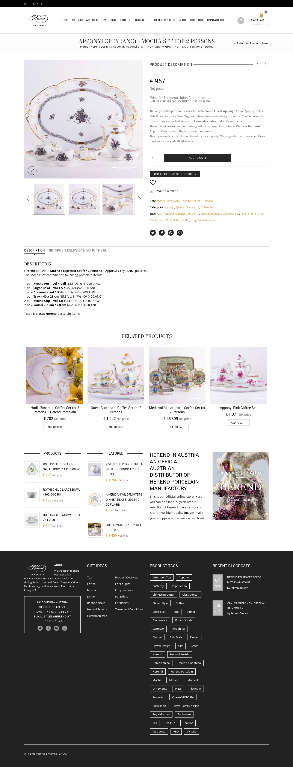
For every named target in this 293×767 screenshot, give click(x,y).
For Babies (121, 603)
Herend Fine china (189, 663)
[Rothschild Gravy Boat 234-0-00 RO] (32, 519)
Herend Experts (163, 20)
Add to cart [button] (55, 426)
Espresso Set (231, 214)
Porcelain (158, 697)
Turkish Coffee (206, 220)
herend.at (52, 621)
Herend (157, 654)
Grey (260, 214)
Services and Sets (85, 20)
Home (84, 46)
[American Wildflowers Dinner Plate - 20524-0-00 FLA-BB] (95, 499)
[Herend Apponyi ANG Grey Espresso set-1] (49, 199)
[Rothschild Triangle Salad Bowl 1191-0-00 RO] (32, 469)
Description (34, 250)
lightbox (32, 170)
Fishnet (157, 637)
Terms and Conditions (129, 609)
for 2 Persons (248, 214)
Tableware (184, 714)
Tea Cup (170, 723)
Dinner (91, 596)
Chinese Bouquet (211, 214)
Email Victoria (183, 620)
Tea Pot (188, 723)
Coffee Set (207, 207)
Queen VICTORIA (183, 697)
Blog (182, 20)
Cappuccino (179, 586)
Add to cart (197, 157)
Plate (178, 689)
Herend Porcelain (182, 671)
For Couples (122, 584)
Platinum (195, 689)
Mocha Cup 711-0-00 (162, 220)
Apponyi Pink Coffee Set (238, 407)
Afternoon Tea (162, 577)
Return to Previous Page (252, 43)
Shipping (196, 20)
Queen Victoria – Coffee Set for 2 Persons (116, 409)
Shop (64, 20)
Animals (140, 20)
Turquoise (159, 731)
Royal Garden (161, 714)
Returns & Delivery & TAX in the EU (78, 250)
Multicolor (194, 680)
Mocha (91, 590)
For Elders (121, 596)
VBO (176, 731)
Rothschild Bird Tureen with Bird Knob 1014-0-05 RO (124, 469)
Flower (194, 637)
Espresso (158, 629)
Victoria (191, 731)
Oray (193, 220)
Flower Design (161, 646)
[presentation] (27, 119)
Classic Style (160, 603)
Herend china (161, 663)
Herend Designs (101, 46)
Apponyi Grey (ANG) (187, 214)
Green (194, 646)
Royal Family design (186, 706)
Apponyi (118, 46)
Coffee (91, 584)
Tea (89, 577)
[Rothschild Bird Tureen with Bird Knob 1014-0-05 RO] (95, 469)
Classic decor (190, 594)
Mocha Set (182, 220)
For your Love (124, 590)
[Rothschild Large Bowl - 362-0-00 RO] (32, 494)
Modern (174, 680)
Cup (176, 612)
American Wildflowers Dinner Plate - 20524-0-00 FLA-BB (124, 499)
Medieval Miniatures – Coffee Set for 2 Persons (177, 409)
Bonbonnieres (96, 603)
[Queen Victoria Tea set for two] (95, 530)
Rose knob (159, 706)
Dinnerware (160, 620)
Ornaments (160, 689)
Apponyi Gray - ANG (138, 46)
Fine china (178, 629)
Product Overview (126, 577)
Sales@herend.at (57, 616)
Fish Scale (176, 637)
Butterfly (158, 586)
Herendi (158, 671)
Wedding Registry (116, 20)
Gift (180, 646)
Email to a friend (166, 191)
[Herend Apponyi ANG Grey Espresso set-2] (118, 199)
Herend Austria (179, 654)
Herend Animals (97, 616)
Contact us (215, 20)
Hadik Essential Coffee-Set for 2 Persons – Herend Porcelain (55, 409)
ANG (160, 214)
